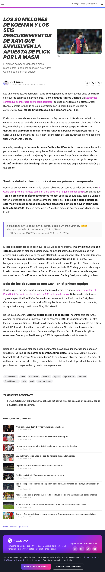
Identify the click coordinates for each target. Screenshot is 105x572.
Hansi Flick (33, 377)
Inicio (5, 526)
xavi (31, 381)
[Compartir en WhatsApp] (93, 83)
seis (24, 381)
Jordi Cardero (17, 82)
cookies (38, 560)
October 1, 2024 (59, 233)
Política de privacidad (14, 560)
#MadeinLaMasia (16, 229)
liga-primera (69, 377)
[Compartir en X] (99, 83)
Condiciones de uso (88, 557)
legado (57, 377)
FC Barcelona (10, 377)
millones (82, 377)
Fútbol (13, 526)
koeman (46, 377)
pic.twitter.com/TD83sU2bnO (44, 229)
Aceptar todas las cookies (36, 566)
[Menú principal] (2, 4)
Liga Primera (23, 526)
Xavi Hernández (44, 381)
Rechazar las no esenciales (68, 566)
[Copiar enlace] (87, 83)
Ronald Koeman (11, 381)
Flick (23, 377)
